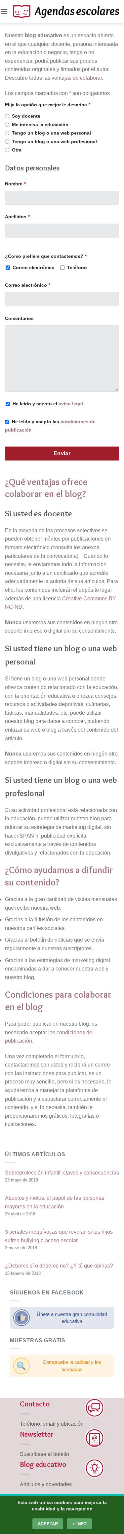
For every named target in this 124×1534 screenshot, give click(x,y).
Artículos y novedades (46, 1484)
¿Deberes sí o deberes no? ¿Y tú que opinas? (59, 1266)
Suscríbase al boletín (44, 1454)
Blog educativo (43, 1464)
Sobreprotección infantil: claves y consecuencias (62, 1173)
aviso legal (71, 403)
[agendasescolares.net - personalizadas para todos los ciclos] (66, 11)
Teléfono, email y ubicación (52, 1424)
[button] (4, 11)
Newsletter (36, 1434)
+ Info (79, 1523)
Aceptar (48, 1523)
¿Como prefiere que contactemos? (46, 256)
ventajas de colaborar (77, 78)
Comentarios (19, 318)
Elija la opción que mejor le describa (47, 104)
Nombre (15, 183)
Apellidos (17, 216)
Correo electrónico (27, 285)
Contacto (35, 1403)
